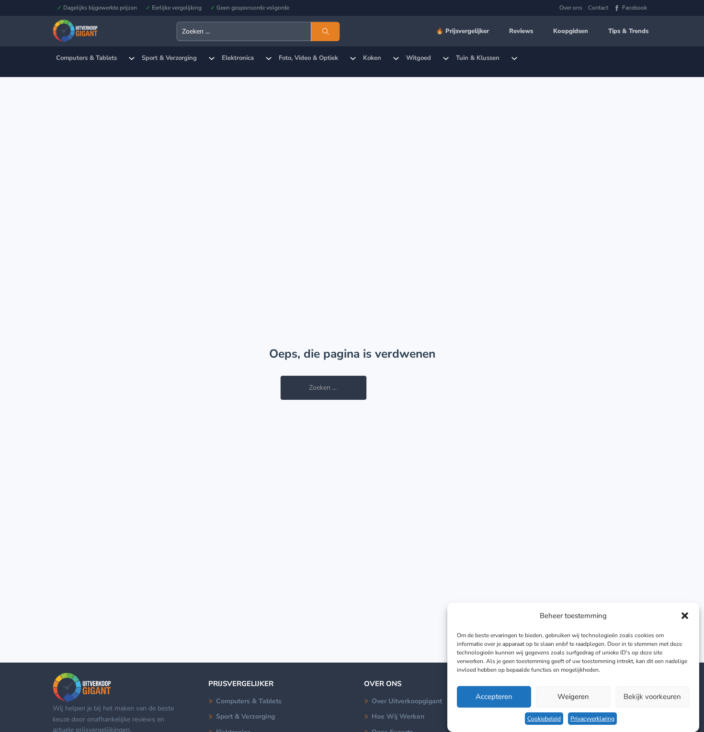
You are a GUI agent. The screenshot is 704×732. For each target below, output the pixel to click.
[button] (685, 615)
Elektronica (238, 58)
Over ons (570, 7)
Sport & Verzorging (169, 58)
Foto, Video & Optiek (308, 58)
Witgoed (418, 58)
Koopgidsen (570, 31)
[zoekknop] (325, 31)
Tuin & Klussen (478, 58)
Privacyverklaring (592, 718)
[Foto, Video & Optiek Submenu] (353, 58)
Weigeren (573, 697)
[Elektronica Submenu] (268, 58)
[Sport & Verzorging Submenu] (211, 58)
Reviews (521, 31)
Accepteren (494, 697)
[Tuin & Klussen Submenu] (514, 58)
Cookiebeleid (544, 718)
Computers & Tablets (86, 58)
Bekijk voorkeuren (652, 697)
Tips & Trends (628, 31)
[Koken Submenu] (396, 58)
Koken (372, 58)
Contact (598, 7)
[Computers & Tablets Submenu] (131, 58)
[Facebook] (617, 8)
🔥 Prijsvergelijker (462, 31)
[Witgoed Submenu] (446, 58)
